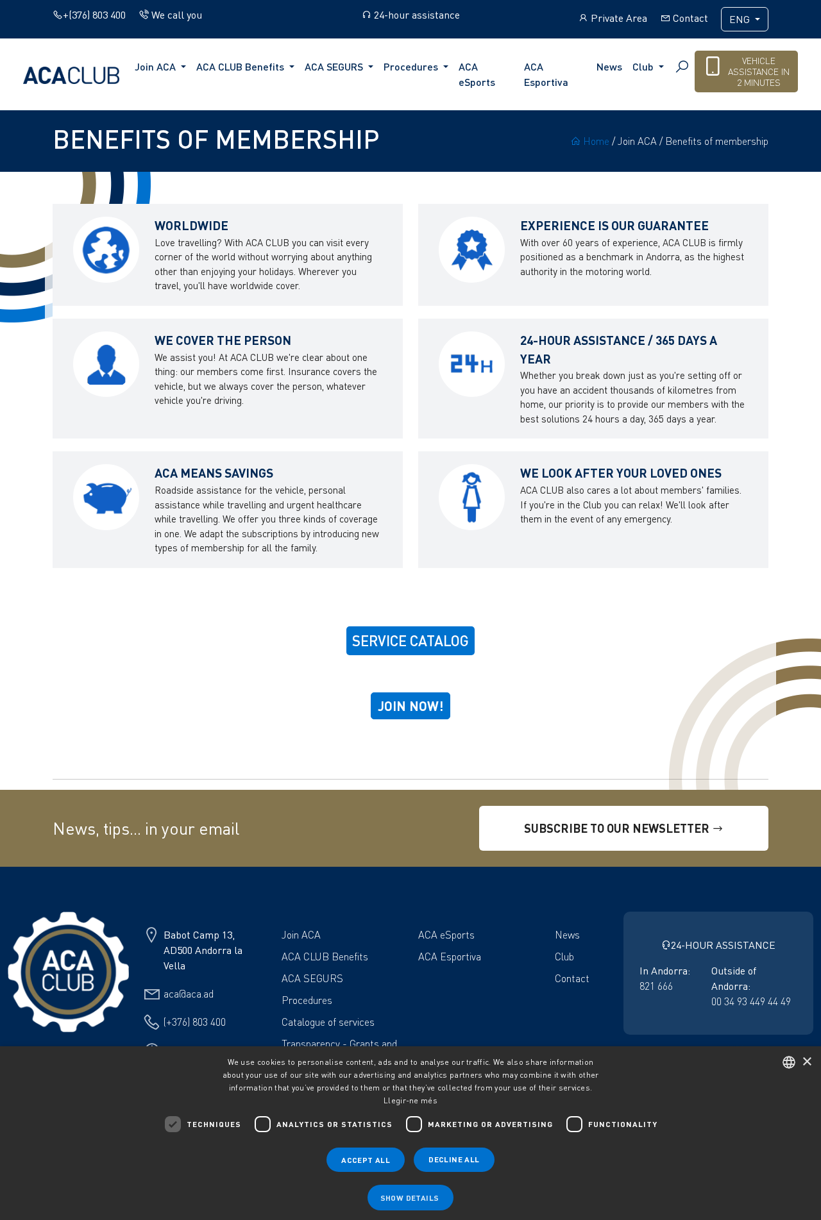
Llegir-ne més (410, 1100)
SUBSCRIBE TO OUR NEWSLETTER (618, 828)
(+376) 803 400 (195, 1021)
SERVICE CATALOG (410, 640)
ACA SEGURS (312, 978)
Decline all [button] (453, 1159)
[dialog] (410, 1133)
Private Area (617, 18)
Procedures (307, 1000)
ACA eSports (477, 74)
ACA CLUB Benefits (325, 956)
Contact (689, 18)
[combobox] (789, 1062)
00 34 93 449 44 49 (751, 1001)
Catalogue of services (328, 1021)
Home (594, 141)
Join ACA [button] (156, 66)
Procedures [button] (412, 66)
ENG (740, 19)
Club (564, 956)
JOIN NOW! (410, 706)
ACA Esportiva (546, 74)
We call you (175, 14)
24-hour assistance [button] (415, 14)
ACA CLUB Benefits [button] (241, 66)
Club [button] (644, 66)
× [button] (806, 1062)
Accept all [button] (365, 1159)
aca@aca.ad (189, 993)
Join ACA (301, 934)
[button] (411, 1197)
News (609, 66)
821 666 (656, 986)
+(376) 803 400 (94, 14)
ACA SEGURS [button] (335, 66)
